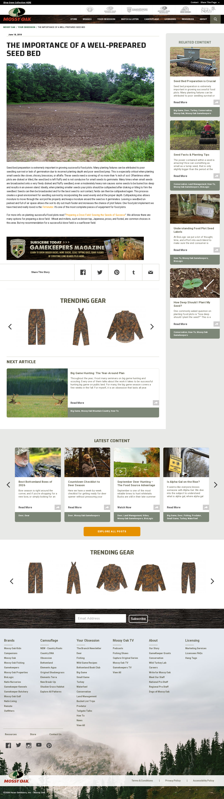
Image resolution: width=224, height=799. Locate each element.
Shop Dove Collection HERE (17, 2)
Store (33, 734)
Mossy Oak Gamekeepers (198, 113)
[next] (150, 326)
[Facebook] (82, 272)
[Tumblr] (133, 272)
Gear (27, 515)
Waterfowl (193, 518)
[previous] (12, 326)
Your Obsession (26, 27)
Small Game (173, 518)
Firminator (47, 207)
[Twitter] (100, 272)
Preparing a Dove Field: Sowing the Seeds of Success (95, 214)
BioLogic (204, 187)
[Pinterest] (116, 272)
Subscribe (138, 618)
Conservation (205, 110)
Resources (11, 734)
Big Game (75, 411)
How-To (115, 411)
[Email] (150, 272)
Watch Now (124, 507)
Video (146, 515)
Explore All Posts (112, 531)
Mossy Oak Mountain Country (95, 411)
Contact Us (55, 734)
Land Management (197, 184)
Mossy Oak (9, 27)
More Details (37, 331)
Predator (196, 515)
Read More (77, 402)
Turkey (193, 110)
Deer (186, 110)
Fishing (187, 515)
